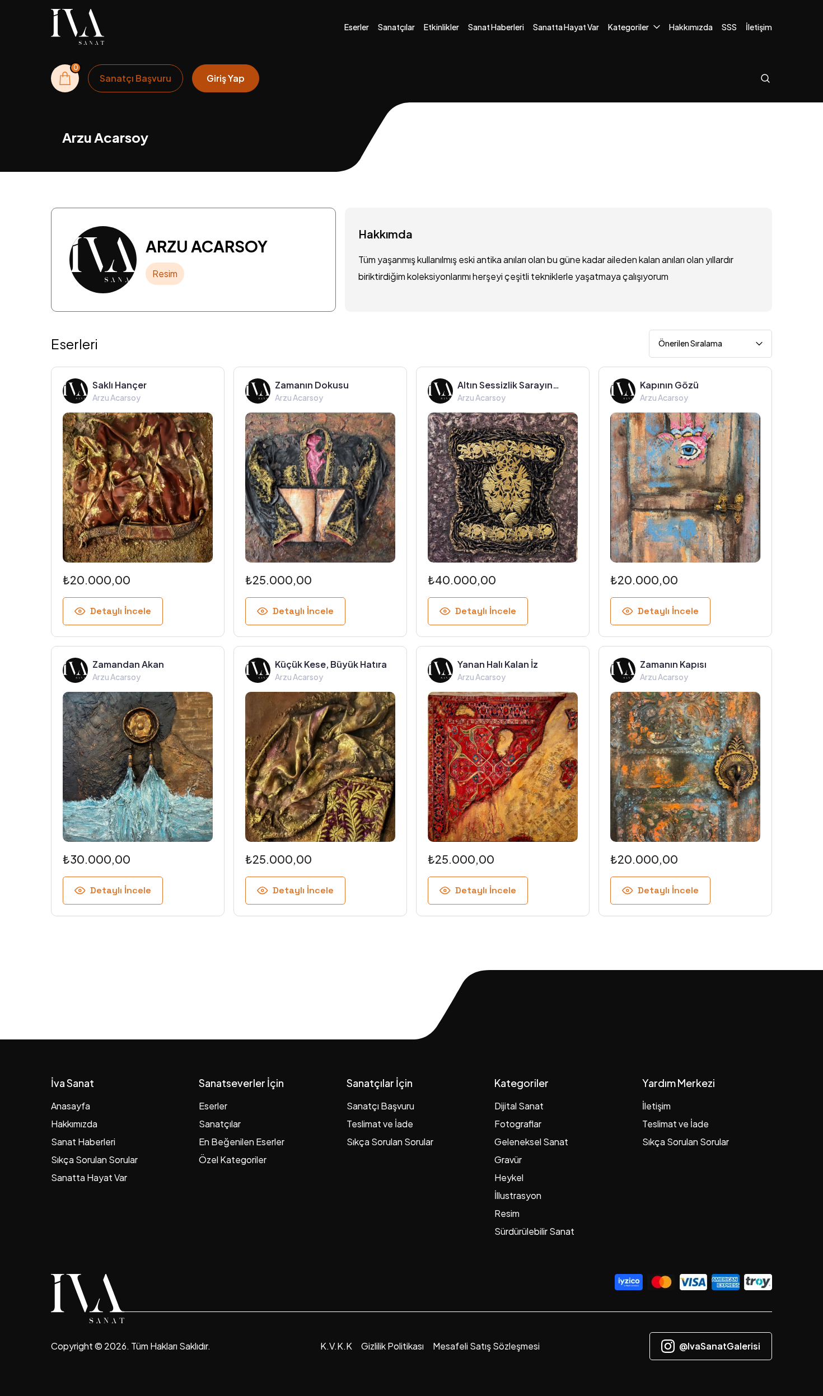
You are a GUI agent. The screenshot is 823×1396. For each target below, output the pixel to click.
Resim (507, 1213)
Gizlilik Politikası (392, 1346)
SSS (729, 27)
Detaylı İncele (120, 611)
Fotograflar (517, 1124)
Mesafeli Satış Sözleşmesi (486, 1346)
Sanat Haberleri (496, 27)
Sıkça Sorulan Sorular (94, 1159)
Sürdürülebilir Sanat (534, 1231)
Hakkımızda (691, 27)
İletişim (759, 27)
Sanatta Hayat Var (566, 27)
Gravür (508, 1159)
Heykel (508, 1177)
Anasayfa (70, 1106)
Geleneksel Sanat (531, 1141)
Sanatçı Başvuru (380, 1106)
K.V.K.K (336, 1346)
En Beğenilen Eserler (241, 1141)
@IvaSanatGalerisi (719, 1346)
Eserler (356, 27)
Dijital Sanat (519, 1106)
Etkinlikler (441, 27)
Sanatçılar (396, 27)
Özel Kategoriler (232, 1159)
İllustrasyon (517, 1195)
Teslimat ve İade (380, 1124)
